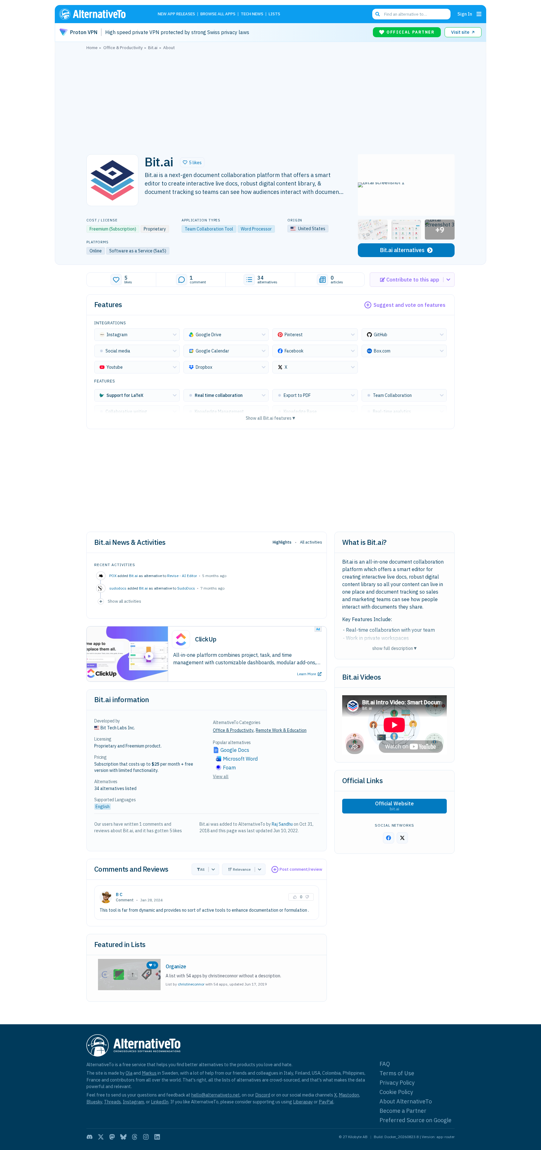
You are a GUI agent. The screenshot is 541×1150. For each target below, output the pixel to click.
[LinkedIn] (157, 1137)
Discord (262, 1095)
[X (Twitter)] (101, 1137)
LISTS (274, 14)
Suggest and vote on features (410, 305)
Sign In (464, 14)
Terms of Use (396, 1073)
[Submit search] (377, 14)
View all (221, 776)
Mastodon (349, 1095)
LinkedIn (159, 1102)
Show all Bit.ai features (270, 418)
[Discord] (89, 1137)
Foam (229, 767)
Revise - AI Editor (182, 575)
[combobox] (411, 14)
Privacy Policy (397, 1082)
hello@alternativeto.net (215, 1095)
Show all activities (124, 601)
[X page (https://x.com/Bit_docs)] (402, 838)
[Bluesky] (123, 1137)
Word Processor (256, 229)
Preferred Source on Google (415, 1120)
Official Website (394, 806)
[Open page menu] (479, 14)
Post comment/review (301, 869)
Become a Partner (402, 1110)
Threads (112, 1102)
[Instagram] (146, 1137)
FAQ (384, 1063)
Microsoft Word (240, 759)
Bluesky (94, 1102)
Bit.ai (133, 575)
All (202, 869)
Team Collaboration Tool (209, 229)
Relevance (242, 869)
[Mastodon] (112, 1137)
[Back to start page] (101, 14)
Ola (129, 1073)
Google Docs (234, 750)
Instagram (133, 1102)
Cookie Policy (396, 1092)
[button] (192, 162)
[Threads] (134, 1137)
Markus (149, 1073)
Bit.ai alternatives (402, 250)
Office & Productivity (233, 730)
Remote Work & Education (281, 730)
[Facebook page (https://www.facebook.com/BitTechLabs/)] (388, 838)
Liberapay (303, 1102)
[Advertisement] (270, 100)
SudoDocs (186, 588)
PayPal (326, 1102)
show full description (394, 648)
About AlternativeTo (405, 1101)
